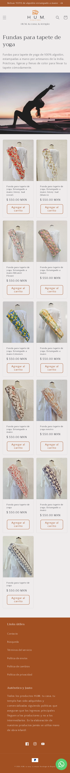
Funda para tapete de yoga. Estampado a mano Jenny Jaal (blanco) (51, 190)
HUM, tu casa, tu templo (30, 766)
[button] (4, 18)
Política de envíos (17, 658)
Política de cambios (18, 666)
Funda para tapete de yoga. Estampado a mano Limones (18, 351)
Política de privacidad (19, 674)
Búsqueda (13, 642)
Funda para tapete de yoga (18, 506)
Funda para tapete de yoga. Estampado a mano (51, 270)
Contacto (12, 633)
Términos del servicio (19, 650)
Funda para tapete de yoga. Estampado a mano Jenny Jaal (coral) (18, 190)
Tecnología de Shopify (47, 766)
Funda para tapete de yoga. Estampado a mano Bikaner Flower (18, 271)
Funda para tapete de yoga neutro (51, 428)
